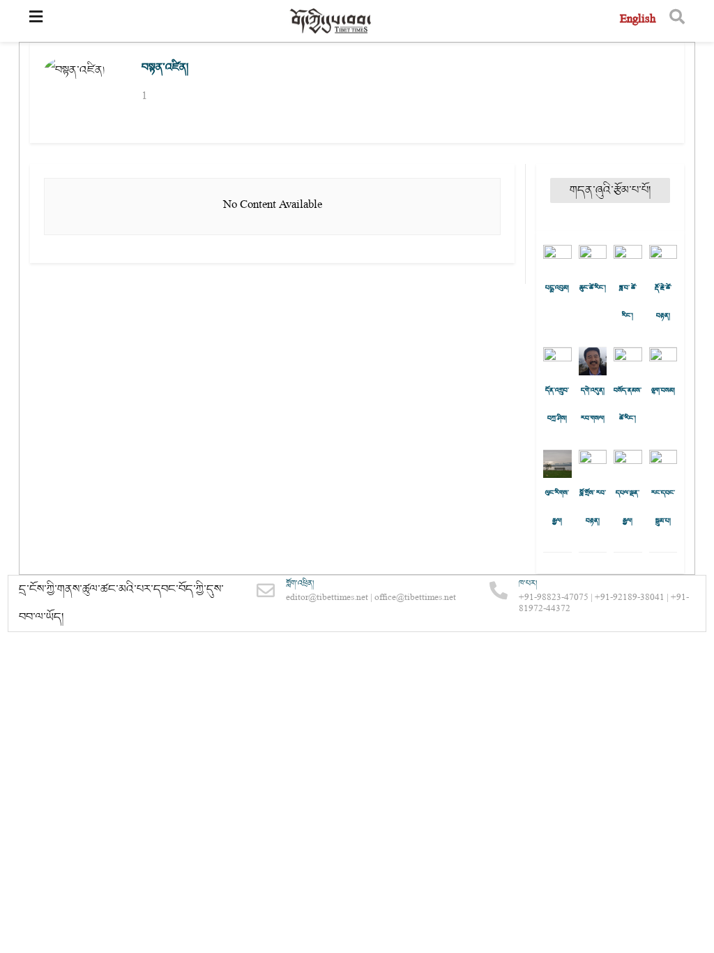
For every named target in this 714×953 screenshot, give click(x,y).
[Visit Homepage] (331, 21)
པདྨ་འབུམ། (557, 288)
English (637, 20)
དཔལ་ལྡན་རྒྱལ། (627, 507)
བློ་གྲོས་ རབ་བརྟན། (592, 507)
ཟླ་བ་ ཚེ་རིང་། (628, 302)
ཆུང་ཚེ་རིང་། (592, 288)
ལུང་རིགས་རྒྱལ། (557, 507)
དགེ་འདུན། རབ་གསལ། (593, 404)
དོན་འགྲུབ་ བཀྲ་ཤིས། (557, 404)
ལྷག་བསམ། (663, 391)
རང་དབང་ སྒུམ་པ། (663, 507)
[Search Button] (677, 21)
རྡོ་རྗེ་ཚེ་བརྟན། (663, 302)
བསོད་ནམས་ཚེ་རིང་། (627, 404)
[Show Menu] (36, 21)
